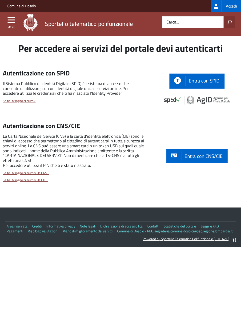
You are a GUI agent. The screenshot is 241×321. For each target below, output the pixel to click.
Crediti (37, 226)
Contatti (153, 226)
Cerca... (172, 22)
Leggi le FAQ (210, 226)
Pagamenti (15, 231)
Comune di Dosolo (21, 6)
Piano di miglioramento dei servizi (87, 231)
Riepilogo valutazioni (43, 231)
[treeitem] (226, 6)
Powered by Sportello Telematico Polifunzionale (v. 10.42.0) (186, 239)
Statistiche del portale (180, 226)
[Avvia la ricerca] (229, 22)
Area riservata (17, 226)
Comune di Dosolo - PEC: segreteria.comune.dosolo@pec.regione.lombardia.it (175, 231)
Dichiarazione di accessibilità (121, 226)
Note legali (88, 226)
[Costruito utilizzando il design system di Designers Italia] (234, 240)
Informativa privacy (60, 226)
